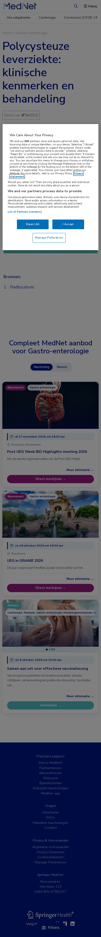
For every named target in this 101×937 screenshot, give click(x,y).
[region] (51, 187)
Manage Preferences (49, 238)
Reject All (33, 224)
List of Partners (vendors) (25, 212)
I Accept (68, 224)
